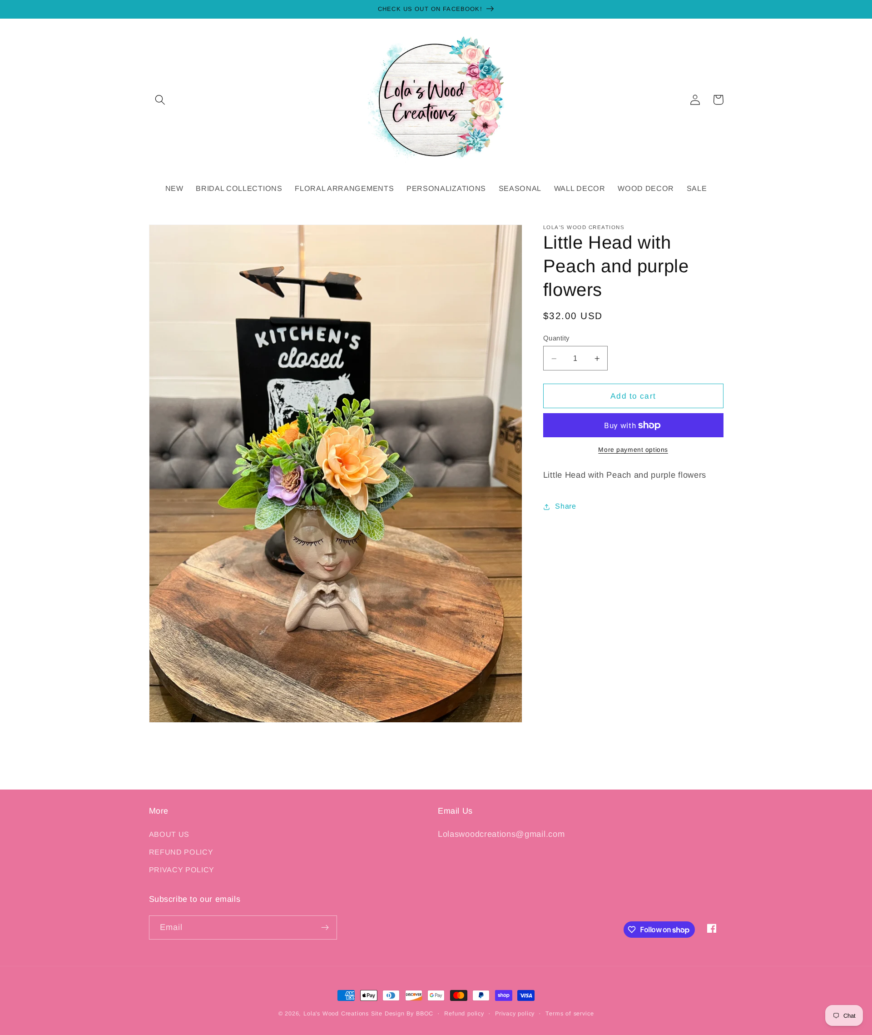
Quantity (556, 338)
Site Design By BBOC (402, 1013)
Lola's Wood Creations (336, 1013)
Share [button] (565, 506)
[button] (160, 99)
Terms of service (569, 1013)
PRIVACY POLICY (182, 869)
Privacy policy (515, 1013)
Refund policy (464, 1013)
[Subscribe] (325, 927)
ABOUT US (169, 834)
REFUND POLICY (181, 852)
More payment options (633, 450)
